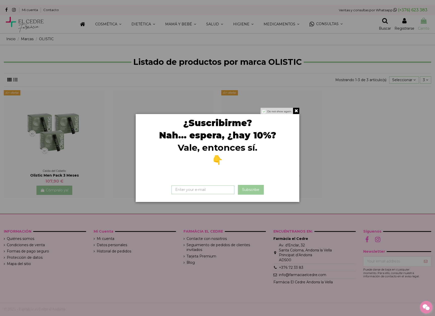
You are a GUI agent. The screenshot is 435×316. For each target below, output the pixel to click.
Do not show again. (279, 111)
